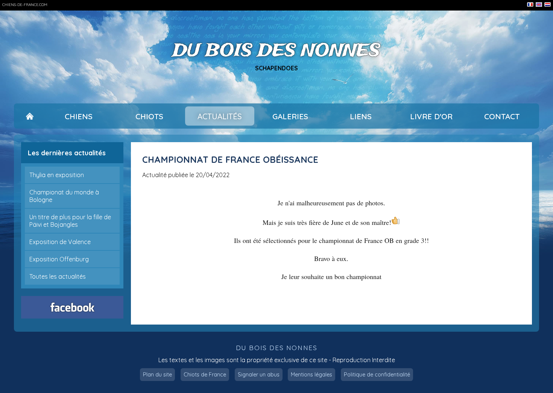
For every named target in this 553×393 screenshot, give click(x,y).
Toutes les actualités (57, 276)
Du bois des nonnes (276, 51)
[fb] (72, 307)
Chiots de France (205, 374)
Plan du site (157, 374)
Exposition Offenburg (59, 259)
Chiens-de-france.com (24, 4)
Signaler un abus (259, 374)
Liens (361, 116)
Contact (502, 116)
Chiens (79, 116)
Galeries (290, 116)
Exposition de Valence (60, 242)
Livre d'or (431, 116)
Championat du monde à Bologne (64, 195)
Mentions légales (311, 374)
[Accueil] (30, 116)
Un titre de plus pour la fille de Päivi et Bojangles (70, 220)
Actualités (220, 116)
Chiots (149, 116)
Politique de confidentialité (377, 374)
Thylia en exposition (56, 175)
